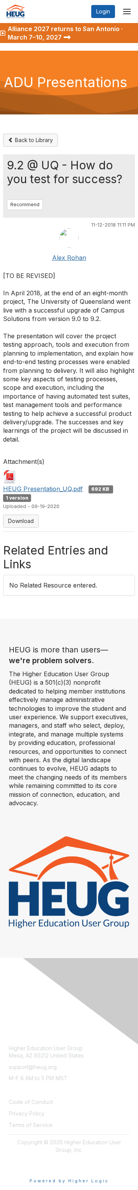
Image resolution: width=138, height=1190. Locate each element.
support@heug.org (33, 1067)
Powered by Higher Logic (69, 1180)
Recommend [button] (24, 204)
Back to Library (33, 140)
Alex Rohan (69, 258)
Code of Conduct (31, 1102)
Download (21, 521)
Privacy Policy (26, 1113)
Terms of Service (31, 1125)
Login (103, 11)
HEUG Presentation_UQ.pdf (43, 489)
